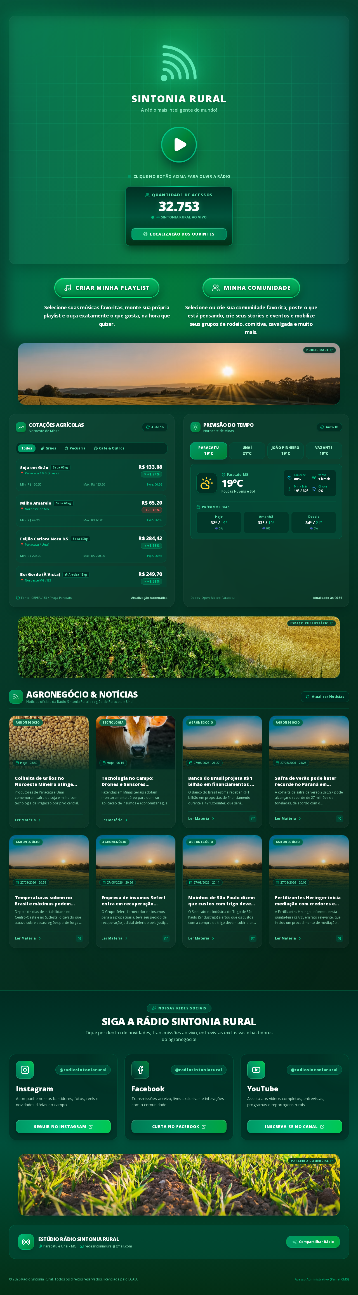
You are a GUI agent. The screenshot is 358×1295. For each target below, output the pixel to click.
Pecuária (78, 448)
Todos (26, 448)
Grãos (51, 448)
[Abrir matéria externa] (252, 818)
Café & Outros (111, 448)
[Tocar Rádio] (179, 145)
